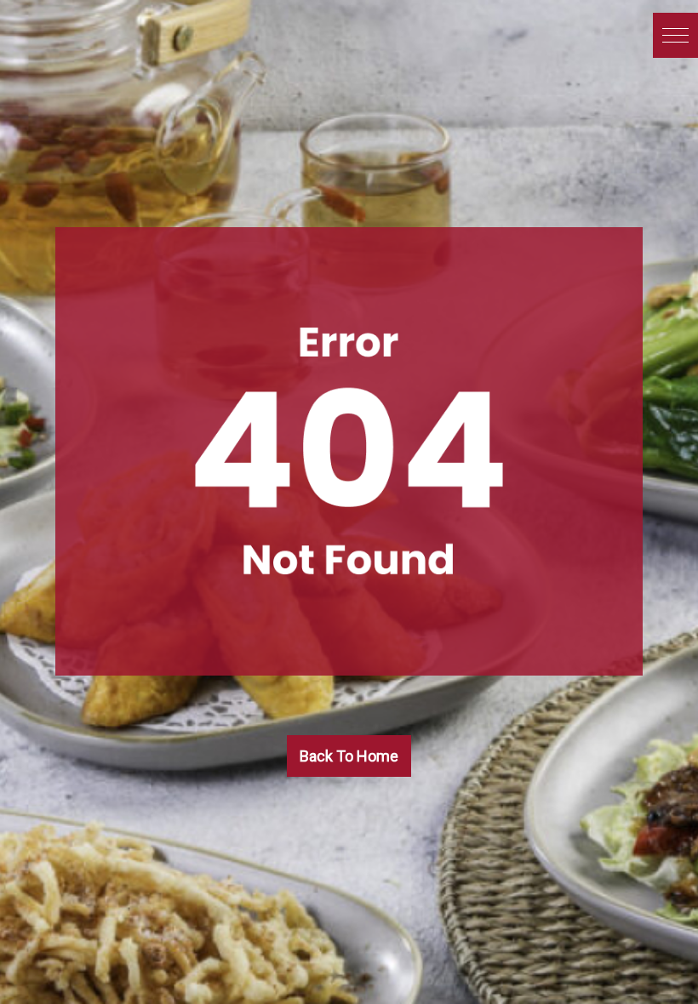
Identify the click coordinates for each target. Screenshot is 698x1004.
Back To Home (349, 756)
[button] (675, 35)
